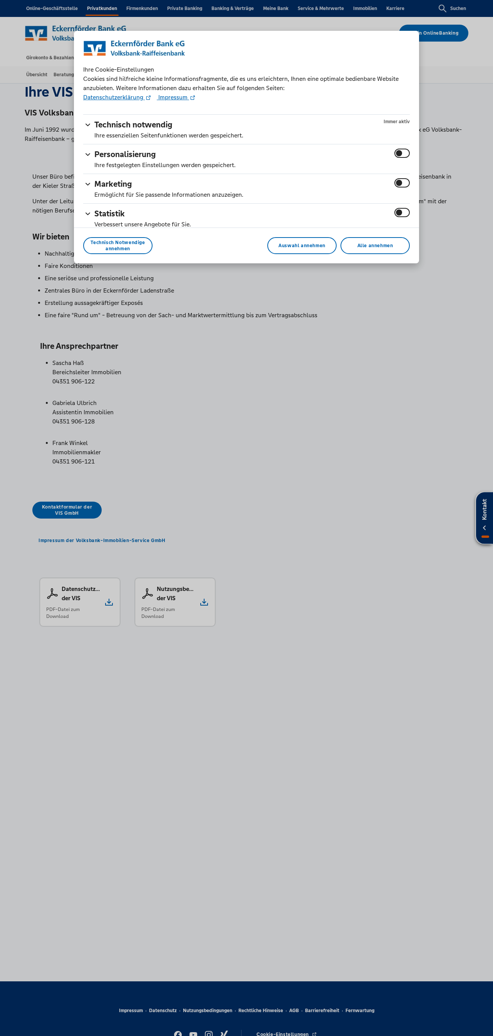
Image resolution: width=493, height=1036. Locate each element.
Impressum (173, 97)
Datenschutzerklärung (114, 97)
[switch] (402, 153)
